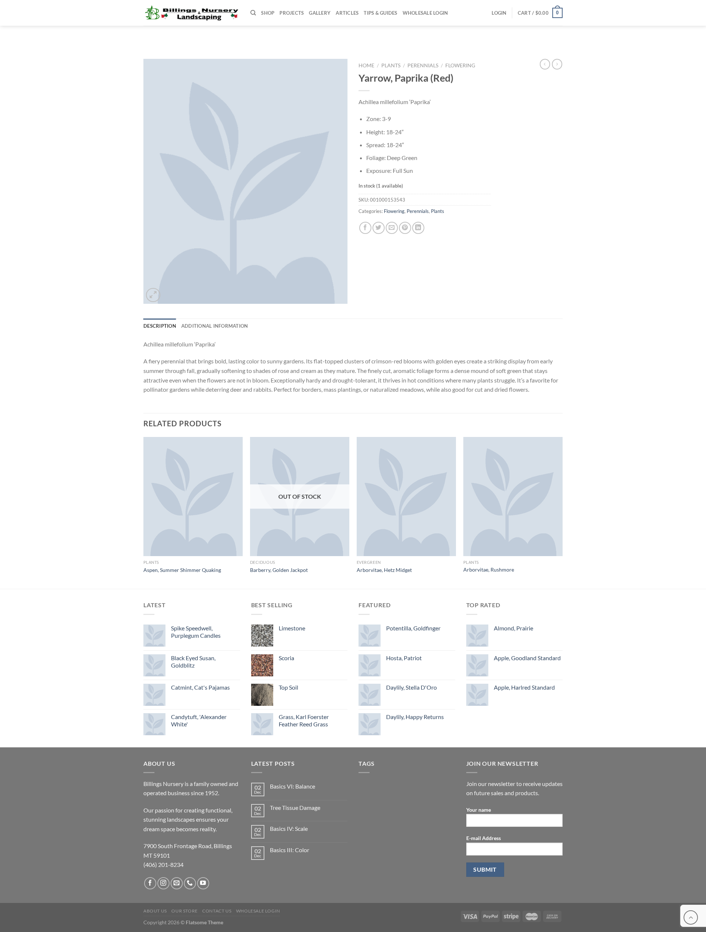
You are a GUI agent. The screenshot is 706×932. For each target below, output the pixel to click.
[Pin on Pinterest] (405, 228)
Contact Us (216, 911)
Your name (478, 810)
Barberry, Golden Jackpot (279, 570)
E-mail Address (483, 838)
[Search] (253, 13)
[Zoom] (153, 295)
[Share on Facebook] (365, 228)
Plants (390, 65)
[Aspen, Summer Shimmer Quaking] (193, 496)
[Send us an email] (177, 883)
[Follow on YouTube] (203, 883)
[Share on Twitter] (378, 228)
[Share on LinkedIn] (418, 228)
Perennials (422, 65)
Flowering (460, 65)
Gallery (320, 13)
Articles (347, 13)
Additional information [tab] (214, 326)
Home (366, 65)
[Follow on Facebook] (150, 883)
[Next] (562, 512)
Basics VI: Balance (292, 786)
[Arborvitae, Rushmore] (513, 496)
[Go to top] (691, 917)
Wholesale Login (425, 13)
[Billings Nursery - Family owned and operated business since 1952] (191, 12)
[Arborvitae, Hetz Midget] (406, 496)
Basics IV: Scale (289, 828)
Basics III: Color (289, 849)
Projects (291, 13)
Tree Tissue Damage (295, 807)
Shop (267, 13)
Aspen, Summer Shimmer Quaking (182, 570)
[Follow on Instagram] (163, 883)
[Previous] (143, 512)
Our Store (184, 911)
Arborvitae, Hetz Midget (384, 570)
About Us (155, 911)
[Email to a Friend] (392, 228)
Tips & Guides (380, 13)
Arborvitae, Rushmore (488, 569)
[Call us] (190, 883)
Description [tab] (159, 326)
